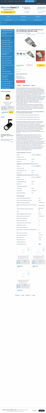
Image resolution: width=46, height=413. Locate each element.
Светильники (23, 16)
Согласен (41, 410)
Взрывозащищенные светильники (6, 54)
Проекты (19, 1)
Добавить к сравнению (31, 34)
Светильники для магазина (7, 46)
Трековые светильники (6, 44)
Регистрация (39, 3)
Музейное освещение (6, 87)
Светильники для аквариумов (7, 73)
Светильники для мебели (6, 83)
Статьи (16, 1)
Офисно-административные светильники (7, 33)
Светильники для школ (6, 58)
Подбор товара (8, 12)
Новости (5, 1)
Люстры (3, 69)
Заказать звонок (20, 81)
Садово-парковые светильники (7, 65)
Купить (11, 112)
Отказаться (34, 410)
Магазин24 (8, 8)
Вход (43, 3)
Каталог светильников (8, 30)
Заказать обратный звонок (29, 1)
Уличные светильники (18, 26)
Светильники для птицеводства (5, 76)
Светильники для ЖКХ (6, 40)
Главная (2, 26)
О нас (2, 1)
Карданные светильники (6, 48)
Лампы (8, 16)
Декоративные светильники (7, 60)
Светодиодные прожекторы (7, 42)
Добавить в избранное (41, 33)
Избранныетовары (28, 12)
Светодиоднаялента (38, 17)
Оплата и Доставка (11, 1)
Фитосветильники (5, 79)
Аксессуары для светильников (7, 85)
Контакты (22, 1)
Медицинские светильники (7, 56)
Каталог (6, 26)
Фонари (3, 67)
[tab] (19, 85)
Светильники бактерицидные (7, 81)
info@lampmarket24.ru (41, 8)
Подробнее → (11, 141)
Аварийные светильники (6, 71)
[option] (30, 42)
